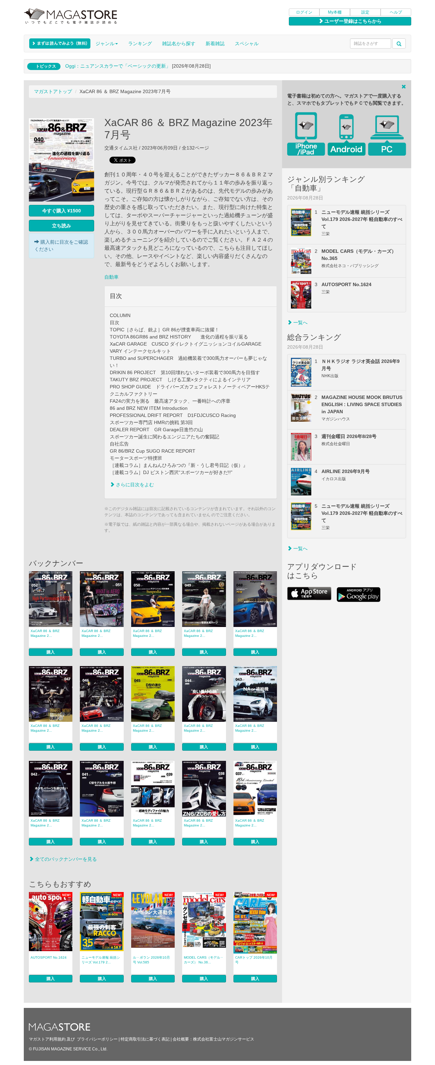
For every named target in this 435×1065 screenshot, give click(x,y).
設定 (365, 12)
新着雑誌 (215, 43)
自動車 (111, 277)
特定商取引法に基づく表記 (145, 1039)
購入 (51, 652)
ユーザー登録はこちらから (352, 21)
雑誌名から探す (178, 43)
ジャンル (105, 43)
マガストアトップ (53, 91)
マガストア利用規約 (47, 1039)
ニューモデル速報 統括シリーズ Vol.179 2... (101, 960)
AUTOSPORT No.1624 (49, 957)
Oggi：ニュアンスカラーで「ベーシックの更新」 (118, 66)
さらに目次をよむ (134, 484)
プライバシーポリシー (97, 1039)
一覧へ (300, 322)
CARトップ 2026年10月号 (254, 960)
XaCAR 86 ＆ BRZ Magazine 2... (45, 633)
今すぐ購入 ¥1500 (61, 210)
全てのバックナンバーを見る (65, 859)
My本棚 (335, 12)
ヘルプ (396, 12)
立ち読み (61, 225)
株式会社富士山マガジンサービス (223, 1039)
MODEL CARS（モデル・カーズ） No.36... (204, 960)
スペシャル (247, 43)
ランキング (140, 43)
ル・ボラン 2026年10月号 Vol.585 (151, 960)
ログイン (304, 12)
